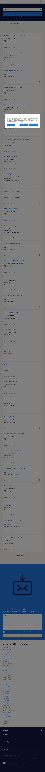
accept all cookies (34, 124)
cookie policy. (21, 121)
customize (10, 124)
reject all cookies (24, 124)
